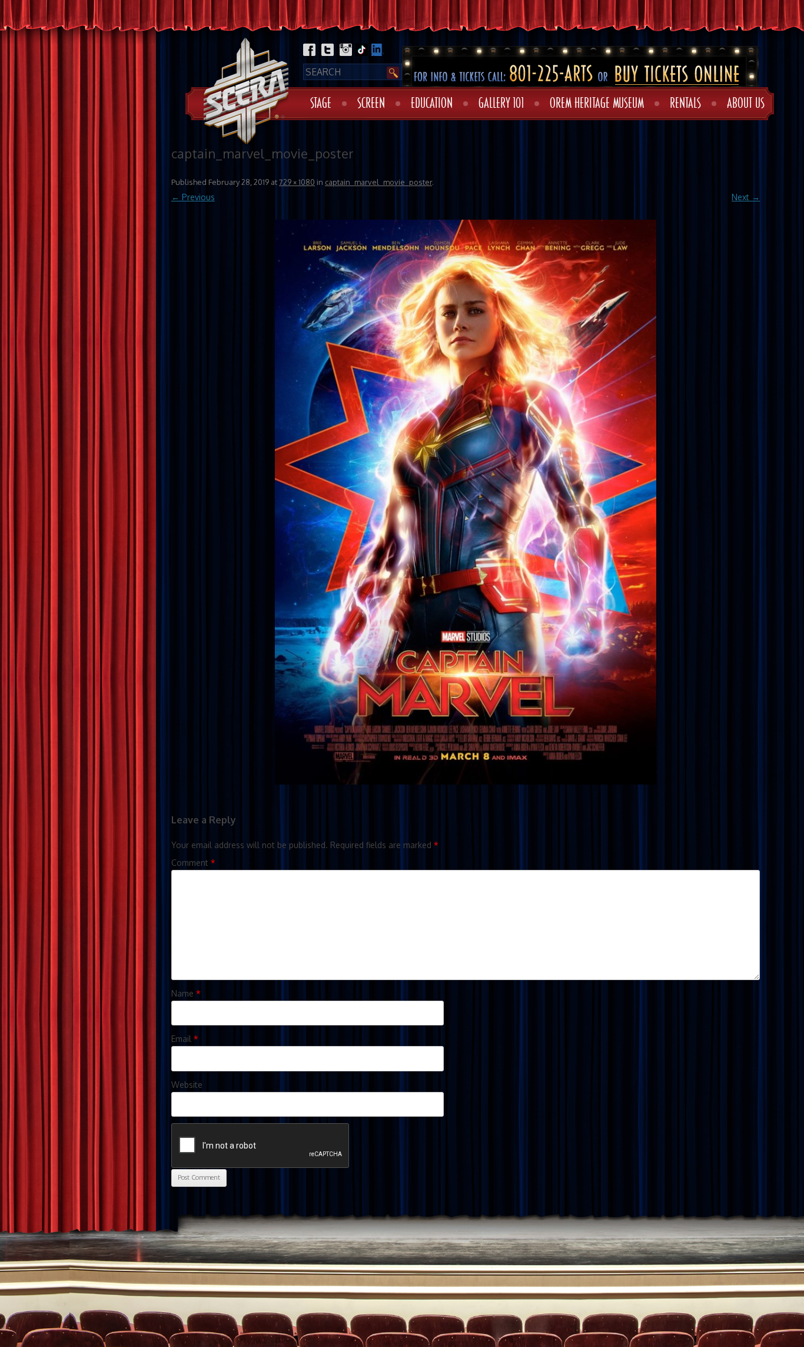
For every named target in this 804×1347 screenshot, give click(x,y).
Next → (746, 197)
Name (186, 993)
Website (186, 1085)
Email (184, 1039)
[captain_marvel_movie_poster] (465, 502)
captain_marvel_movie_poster (378, 182)
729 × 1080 (297, 182)
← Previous (193, 197)
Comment (193, 863)
